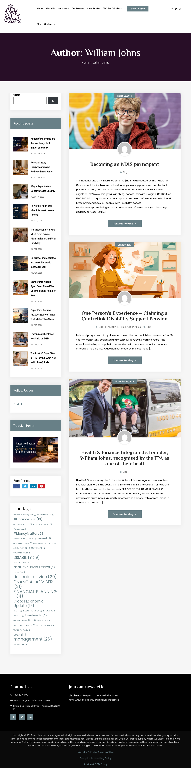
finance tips (19, 572)
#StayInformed (40, 538)
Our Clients (63, 8)
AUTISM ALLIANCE (21, 548)
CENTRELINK (38, 548)
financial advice (35, 576)
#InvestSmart (20, 529)
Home (40, 8)
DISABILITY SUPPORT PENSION (34, 567)
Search (16, 94)
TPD (39, 625)
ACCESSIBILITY (40, 543)
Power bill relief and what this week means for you (42, 210)
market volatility (24, 620)
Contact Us (49, 24)
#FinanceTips (27, 519)
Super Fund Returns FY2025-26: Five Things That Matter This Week (43, 315)
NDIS (40, 620)
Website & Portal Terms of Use (96, 752)
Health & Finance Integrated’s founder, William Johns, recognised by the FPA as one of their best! (124, 457)
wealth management (32, 636)
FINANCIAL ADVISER (33, 584)
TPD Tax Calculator (112, 8)
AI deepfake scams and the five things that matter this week (43, 143)
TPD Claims (48, 625)
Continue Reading (123, 223)
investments (36, 615)
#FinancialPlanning (22, 524)
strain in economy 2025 (24, 625)
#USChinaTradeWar (22, 543)
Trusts (26, 630)
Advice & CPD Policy (95, 764)
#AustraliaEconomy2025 (24, 515)
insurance (18, 616)
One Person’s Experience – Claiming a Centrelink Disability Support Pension (125, 315)
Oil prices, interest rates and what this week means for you (43, 262)
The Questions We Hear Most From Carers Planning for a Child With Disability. (43, 236)
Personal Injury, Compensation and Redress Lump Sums (42, 167)
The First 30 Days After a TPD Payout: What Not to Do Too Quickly (43, 358)
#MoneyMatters (29, 533)
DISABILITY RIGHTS (21, 563)
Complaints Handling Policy (95, 758)
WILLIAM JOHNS (20, 644)
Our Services (78, 8)
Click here (74, 695)
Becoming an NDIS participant (124, 164)
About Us (50, 8)
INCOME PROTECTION (32, 611)
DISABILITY (26, 557)
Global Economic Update (28, 603)
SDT (47, 620)
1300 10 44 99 (138, 8)
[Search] (53, 100)
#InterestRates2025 (42, 524)
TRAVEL (17, 630)
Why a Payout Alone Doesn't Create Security (43, 188)
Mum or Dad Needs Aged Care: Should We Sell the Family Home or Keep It (43, 288)
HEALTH (17, 611)
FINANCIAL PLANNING (35, 593)
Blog (39, 24)
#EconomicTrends (45, 515)
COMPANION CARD (21, 553)
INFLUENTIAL (49, 611)
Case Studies (93, 8)
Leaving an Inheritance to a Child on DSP (42, 336)
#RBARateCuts (20, 538)
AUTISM (53, 543)
